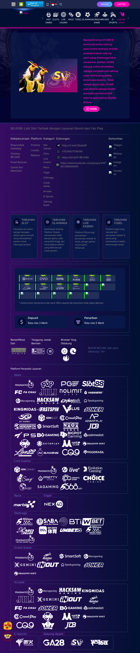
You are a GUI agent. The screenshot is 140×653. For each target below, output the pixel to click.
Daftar (122, 4)
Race (71, 19)
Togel (78, 19)
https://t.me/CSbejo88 (74, 145)
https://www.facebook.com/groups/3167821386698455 (83, 164)
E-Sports (113, 21)
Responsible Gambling (17, 147)
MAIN (93, 108)
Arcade (105, 19)
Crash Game (97, 21)
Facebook (118, 172)
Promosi (35, 145)
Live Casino (63, 21)
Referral (35, 155)
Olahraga (87, 19)
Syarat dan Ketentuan (17, 169)
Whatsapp (117, 155)
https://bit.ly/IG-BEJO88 (75, 157)
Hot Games (48, 21)
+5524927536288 (72, 151)
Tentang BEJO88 (15, 155)
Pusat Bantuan (19, 162)
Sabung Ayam (121, 21)
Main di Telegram (34, 4)
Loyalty (35, 150)
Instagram (117, 164)
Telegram (118, 147)
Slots (55, 19)
